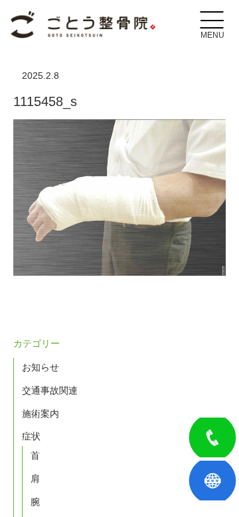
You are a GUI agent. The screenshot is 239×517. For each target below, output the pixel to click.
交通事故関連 (50, 390)
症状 (31, 436)
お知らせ (40, 367)
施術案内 (40, 413)
